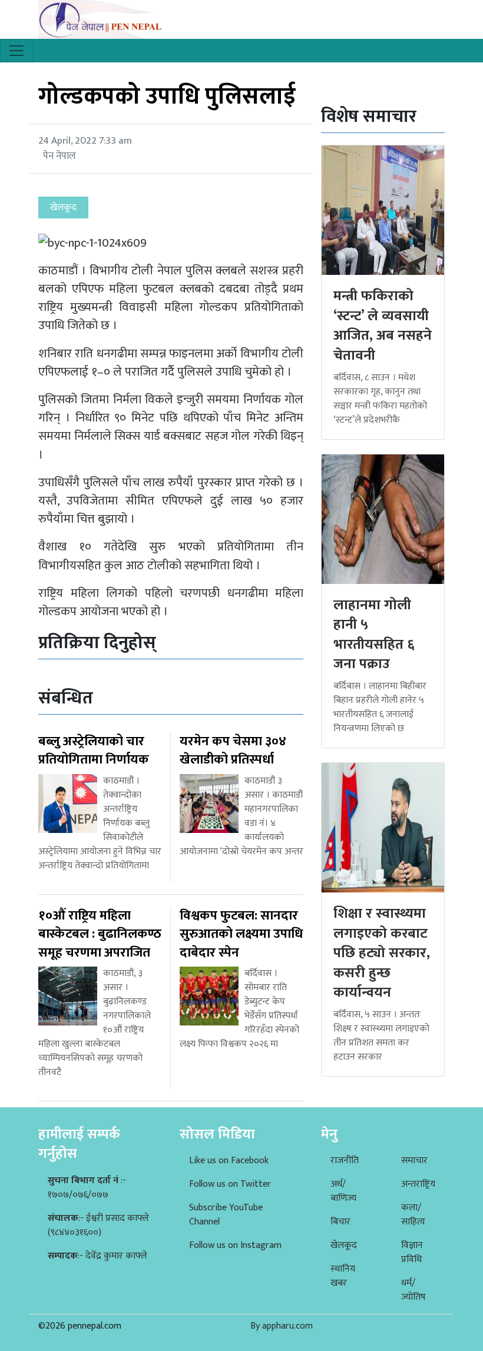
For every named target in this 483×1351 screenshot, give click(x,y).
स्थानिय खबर (342, 1276)
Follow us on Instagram (235, 1245)
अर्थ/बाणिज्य (343, 1191)
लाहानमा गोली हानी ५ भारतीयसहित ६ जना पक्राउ (374, 634)
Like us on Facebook (229, 1161)
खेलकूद (343, 1245)
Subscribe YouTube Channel (226, 1215)
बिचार (340, 1222)
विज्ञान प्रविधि (412, 1252)
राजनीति (344, 1161)
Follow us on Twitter (230, 1184)
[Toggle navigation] (16, 50)
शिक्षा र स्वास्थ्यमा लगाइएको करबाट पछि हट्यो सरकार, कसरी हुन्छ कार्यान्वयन (381, 953)
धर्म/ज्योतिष (413, 1290)
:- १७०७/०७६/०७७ (87, 1188)
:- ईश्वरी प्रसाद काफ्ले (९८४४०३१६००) (98, 1225)
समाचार (414, 1161)
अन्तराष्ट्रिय (418, 1184)
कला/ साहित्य (413, 1215)
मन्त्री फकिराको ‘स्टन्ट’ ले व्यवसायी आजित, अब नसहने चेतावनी (382, 325)
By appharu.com (281, 1326)
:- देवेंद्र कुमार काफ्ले (97, 1256)
